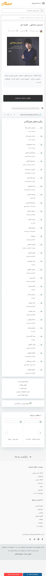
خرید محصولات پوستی (23, 392)
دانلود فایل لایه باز (23, 382)
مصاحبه (40, 523)
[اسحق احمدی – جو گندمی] (23, 403)
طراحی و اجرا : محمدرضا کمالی (23, 554)
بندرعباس (40, 483)
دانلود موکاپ (23, 385)
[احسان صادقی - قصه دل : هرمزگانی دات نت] (7, 4)
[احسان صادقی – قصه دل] (33, 429)
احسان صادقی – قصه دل (33, 439)
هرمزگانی (40, 476)
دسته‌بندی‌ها (36, 3)
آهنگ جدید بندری (38, 473)
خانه (42, 18)
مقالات (41, 519)
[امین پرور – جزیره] (13, 429)
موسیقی (37, 18)
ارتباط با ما (40, 526)
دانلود (41, 486)
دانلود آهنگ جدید (23, 395)
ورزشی (41, 513)
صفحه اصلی (39, 506)
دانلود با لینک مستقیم (23, 98)
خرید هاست (23, 388)
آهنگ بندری (39, 480)
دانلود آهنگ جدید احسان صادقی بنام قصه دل (25, 108)
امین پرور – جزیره (13, 439)
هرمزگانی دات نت (38, 493)
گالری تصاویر (39, 516)
